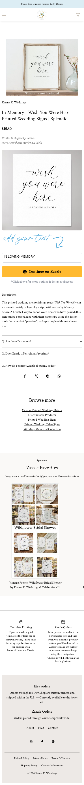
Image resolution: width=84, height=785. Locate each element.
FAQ (41, 728)
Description (9, 295)
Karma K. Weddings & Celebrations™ (37, 587)
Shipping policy (29, 765)
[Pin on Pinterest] (47, 376)
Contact (53, 728)
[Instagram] (31, 742)
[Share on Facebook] (24, 376)
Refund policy (21, 758)
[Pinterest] (53, 742)
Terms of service (61, 758)
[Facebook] (42, 742)
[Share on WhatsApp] (59, 376)
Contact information (52, 765)
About (30, 728)
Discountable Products (42, 415)
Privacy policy (40, 758)
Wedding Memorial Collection (42, 429)
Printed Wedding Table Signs (42, 424)
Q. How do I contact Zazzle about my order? (29, 366)
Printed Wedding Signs (42, 420)
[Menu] (7, 14)
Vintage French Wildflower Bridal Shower (35, 583)
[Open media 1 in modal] (42, 67)
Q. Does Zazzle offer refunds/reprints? (25, 354)
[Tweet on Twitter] (36, 376)
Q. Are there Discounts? (16, 341)
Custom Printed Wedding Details (42, 410)
